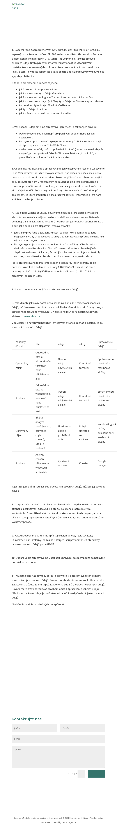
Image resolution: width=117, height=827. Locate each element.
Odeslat (96, 774)
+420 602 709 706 (34, 667)
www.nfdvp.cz (32, 316)
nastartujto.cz (69, 822)
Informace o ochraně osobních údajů (33, 784)
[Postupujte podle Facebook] (58, 797)
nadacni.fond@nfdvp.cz (38, 676)
